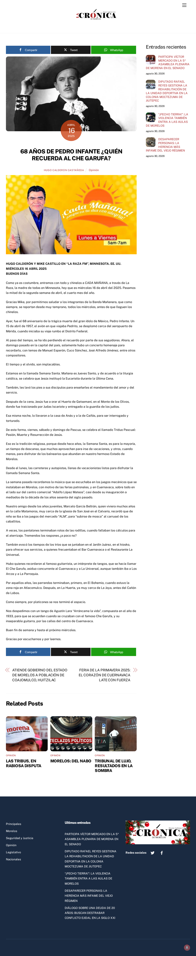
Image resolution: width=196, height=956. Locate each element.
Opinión (94, 170)
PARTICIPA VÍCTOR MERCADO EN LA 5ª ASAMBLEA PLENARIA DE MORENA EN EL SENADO (167, 62)
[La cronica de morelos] (97, 26)
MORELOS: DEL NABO (70, 761)
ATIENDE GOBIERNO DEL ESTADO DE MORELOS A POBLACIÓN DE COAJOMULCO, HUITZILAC (39, 675)
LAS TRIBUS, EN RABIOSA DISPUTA (23, 763)
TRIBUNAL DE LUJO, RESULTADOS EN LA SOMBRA (113, 766)
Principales (13, 824)
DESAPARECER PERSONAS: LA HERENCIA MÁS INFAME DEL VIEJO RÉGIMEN (165, 145)
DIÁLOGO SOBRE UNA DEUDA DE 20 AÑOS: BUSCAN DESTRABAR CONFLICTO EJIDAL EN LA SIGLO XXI (90, 913)
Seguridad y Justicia (19, 838)
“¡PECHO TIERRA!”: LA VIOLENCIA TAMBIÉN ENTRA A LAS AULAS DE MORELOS (167, 120)
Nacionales (13, 859)
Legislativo (13, 852)
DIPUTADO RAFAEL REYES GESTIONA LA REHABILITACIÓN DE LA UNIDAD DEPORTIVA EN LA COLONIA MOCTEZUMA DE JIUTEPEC (167, 91)
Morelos (11, 831)
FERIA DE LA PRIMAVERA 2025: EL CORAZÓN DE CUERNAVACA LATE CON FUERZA (104, 675)
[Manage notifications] (187, 948)
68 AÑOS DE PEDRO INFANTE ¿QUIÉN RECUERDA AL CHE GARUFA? (71, 155)
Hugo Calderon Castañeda (64, 170)
